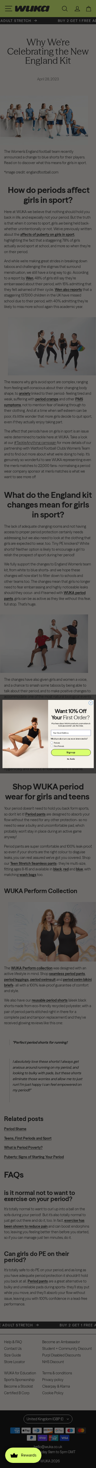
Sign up (71, 752)
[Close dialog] (91, 703)
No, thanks (71, 759)
